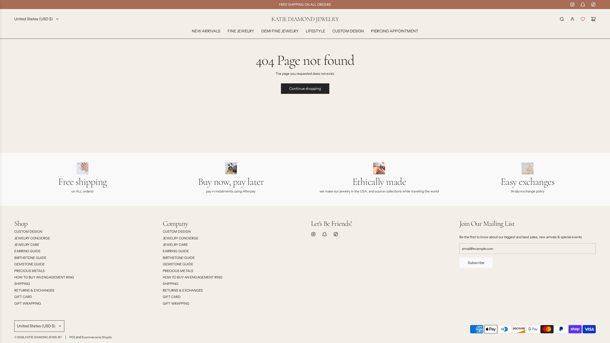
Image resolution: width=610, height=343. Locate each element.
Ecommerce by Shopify (97, 337)
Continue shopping (305, 88)
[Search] (562, 19)
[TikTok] (593, 4)
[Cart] (593, 19)
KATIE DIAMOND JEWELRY (305, 19)
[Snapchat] (583, 4)
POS (72, 337)
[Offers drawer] (583, 19)
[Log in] (572, 19)
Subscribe (476, 262)
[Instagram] (572, 4)
